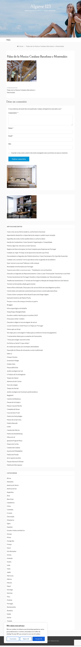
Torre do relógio (12, 385)
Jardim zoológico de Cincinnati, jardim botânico (22, 392)
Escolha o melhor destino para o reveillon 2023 (22, 315)
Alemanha (10, 482)
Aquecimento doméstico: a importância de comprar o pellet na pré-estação (31, 235)
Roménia (10, 610)
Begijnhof (10, 395)
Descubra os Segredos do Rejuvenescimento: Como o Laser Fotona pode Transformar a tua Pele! (38, 273)
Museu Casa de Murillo (14, 406)
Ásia (8, 496)
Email (10, 136)
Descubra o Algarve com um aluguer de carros (22, 322)
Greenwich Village (13, 360)
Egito (9, 523)
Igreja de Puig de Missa (14, 440)
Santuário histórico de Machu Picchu (19, 298)
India (8, 565)
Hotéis (9, 562)
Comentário (12, 113)
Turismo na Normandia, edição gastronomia (21, 284)
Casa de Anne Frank (13, 413)
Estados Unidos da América (16, 530)
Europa (9, 534)
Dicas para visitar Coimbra (15, 319)
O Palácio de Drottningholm (16, 374)
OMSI (9, 427)
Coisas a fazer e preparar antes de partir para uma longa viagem (28, 294)
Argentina (10, 492)
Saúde (9, 614)
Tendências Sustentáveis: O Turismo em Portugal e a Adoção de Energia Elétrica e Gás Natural (37, 280)
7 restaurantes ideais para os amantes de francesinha (24, 336)
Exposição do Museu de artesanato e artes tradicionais (25, 350)
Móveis (9, 583)
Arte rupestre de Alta (14, 458)
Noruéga (10, 590)
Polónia (9, 600)
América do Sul (11, 489)
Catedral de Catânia (13, 447)
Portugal (10, 603)
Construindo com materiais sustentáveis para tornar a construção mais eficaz (32, 291)
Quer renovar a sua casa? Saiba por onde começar (23, 263)
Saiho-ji (9, 353)
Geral (9, 548)
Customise (13, 639)
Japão (9, 572)
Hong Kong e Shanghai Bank (16, 312)
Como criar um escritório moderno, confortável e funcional (26, 232)
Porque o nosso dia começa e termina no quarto (22, 301)
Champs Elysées (12, 357)
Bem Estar (10, 499)
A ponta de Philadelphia (14, 451)
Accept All (38, 639)
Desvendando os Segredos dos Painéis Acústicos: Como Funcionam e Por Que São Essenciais (37, 256)
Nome (10, 128)
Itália (8, 569)
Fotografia (10, 541)
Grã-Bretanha (11, 551)
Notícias (9, 593)
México (9, 579)
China (9, 506)
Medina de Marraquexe (14, 465)
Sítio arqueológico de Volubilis (17, 308)
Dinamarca (10, 520)
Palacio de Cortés (13, 444)
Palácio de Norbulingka (14, 416)
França (9, 544)
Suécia (9, 617)
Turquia (9, 621)
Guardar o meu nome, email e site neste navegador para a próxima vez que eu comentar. (39, 153)
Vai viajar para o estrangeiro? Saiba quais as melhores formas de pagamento (32, 333)
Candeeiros (10, 502)
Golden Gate (11, 364)
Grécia (9, 555)
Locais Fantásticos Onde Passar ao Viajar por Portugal (25, 326)
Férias (9, 537)
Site (9, 144)
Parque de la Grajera (13, 402)
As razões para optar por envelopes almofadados (23, 346)
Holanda (9, 558)
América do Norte (12, 485)
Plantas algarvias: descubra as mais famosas (21, 246)
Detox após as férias (14, 329)
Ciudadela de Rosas (13, 409)
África (9, 478)
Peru (8, 596)
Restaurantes (11, 607)
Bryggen (10, 305)
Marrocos (10, 576)
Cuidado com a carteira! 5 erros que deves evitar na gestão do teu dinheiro (31, 260)
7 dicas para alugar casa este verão (18, 340)
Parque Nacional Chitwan (15, 461)
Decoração (10, 516)
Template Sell (54, 641)
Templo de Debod (12, 378)
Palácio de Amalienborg (14, 434)
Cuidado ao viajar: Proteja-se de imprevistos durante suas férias (28, 253)
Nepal (9, 586)
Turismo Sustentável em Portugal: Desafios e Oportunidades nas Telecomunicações (34, 277)
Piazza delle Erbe (12, 367)
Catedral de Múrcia (13, 430)
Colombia (10, 509)
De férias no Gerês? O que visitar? (18, 343)
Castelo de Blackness (14, 399)
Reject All (26, 639)
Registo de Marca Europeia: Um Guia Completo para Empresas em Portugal (31, 249)
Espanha (9, 527)
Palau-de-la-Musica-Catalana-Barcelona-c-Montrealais (21, 91)
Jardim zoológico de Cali (15, 371)
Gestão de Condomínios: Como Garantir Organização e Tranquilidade (29, 242)
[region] (25, 632)
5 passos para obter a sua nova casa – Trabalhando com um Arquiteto (29, 270)
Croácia (9, 513)
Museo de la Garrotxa (14, 420)
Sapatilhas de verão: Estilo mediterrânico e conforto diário (26, 239)
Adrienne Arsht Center (14, 381)
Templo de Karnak (12, 388)
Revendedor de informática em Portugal (20, 266)
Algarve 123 (40, 6)
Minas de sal (11, 437)
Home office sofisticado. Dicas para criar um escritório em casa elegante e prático (33, 287)
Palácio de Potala (12, 454)
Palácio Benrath (12, 423)
